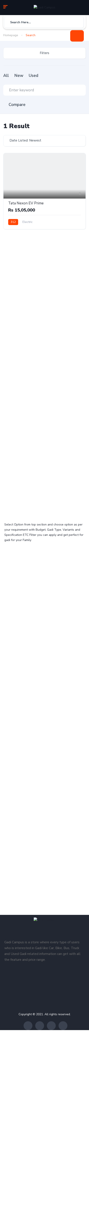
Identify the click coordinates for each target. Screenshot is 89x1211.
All (6, 75)
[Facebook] (28, 1025)
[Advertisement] (44, 280)
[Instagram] (51, 1025)
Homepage (10, 35)
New (18, 75)
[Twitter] (39, 1025)
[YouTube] (63, 1025)
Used (33, 75)
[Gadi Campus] (44, 7)
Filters (44, 53)
